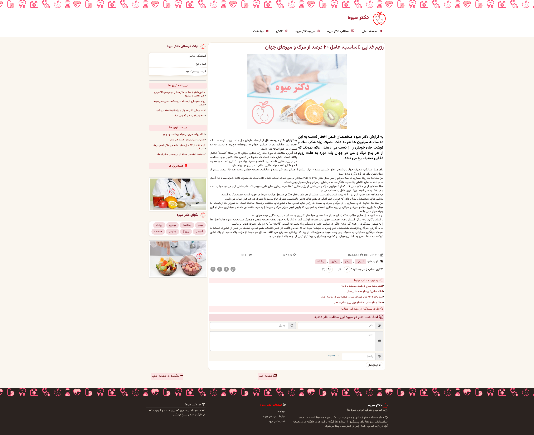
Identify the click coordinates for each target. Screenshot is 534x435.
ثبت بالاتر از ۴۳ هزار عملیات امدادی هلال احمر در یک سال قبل (352, 297)
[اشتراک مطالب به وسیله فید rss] (213, 269)
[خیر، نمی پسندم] (329, 269)
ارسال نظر (373, 365)
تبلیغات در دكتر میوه (274, 417)
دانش (280, 31)
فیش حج (201, 64)
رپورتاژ (186, 231)
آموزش (199, 231)
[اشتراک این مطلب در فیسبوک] (226, 269)
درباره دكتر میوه (306, 31)
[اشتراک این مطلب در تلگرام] (233, 269)
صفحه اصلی (370, 31)
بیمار (347, 261)
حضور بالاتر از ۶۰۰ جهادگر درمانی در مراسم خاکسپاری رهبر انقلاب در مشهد (179, 94)
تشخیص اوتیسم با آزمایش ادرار (189, 116)
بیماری (334, 261)
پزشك (320, 261)
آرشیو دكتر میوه (276, 422)
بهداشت (258, 31)
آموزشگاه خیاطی (197, 56)
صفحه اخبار (266, 376)
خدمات (158, 231)
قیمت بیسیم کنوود (196, 72)
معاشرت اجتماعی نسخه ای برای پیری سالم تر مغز (358, 302)
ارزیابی (360, 261)
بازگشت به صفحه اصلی (166, 376)
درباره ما (281, 411)
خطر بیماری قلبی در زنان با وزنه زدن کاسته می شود (180, 110)
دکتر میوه (358, 17)
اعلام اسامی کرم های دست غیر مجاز (365, 291)
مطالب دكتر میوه (338, 31)
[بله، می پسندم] (347, 269)
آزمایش (172, 231)
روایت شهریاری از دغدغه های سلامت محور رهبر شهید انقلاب (179, 103)
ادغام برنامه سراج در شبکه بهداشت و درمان (362, 286)
